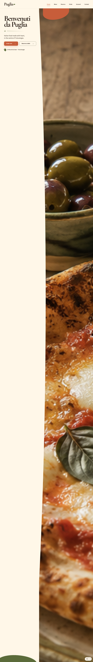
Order (70, 4)
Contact (86, 4)
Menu (55, 4)
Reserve (63, 4)
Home (48, 4)
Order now (11, 43)
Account (78, 4)
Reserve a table (28, 43)
